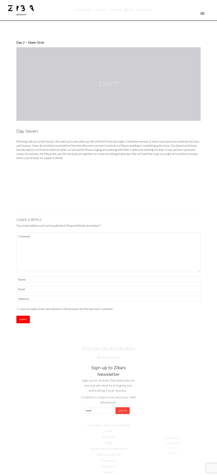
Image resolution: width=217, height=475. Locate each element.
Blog (129, 10)
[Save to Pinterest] (5, 229)
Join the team (173, 438)
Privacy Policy (173, 443)
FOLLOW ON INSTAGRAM (108, 348)
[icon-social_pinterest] (206, 5)
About (101, 10)
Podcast (84, 10)
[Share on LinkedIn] (5, 245)
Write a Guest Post (108, 454)
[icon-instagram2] (195, 5)
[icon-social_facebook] (190, 5)
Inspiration (108, 460)
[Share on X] (5, 238)
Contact (144, 10)
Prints (116, 10)
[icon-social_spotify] (212, 5)
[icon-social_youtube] (201, 5)
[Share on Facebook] (5, 222)
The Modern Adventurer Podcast (108, 425)
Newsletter (108, 466)
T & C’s (172, 448)
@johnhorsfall (108, 357)
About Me (108, 437)
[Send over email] (5, 252)
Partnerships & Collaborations (108, 448)
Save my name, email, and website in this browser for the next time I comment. (66, 309)
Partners (172, 453)
